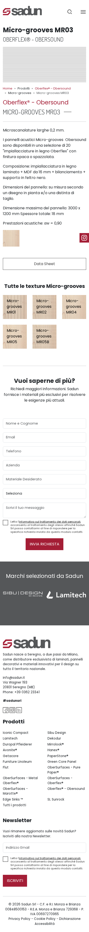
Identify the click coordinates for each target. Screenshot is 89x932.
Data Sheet (44, 264)
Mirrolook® (55, 744)
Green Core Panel (61, 761)
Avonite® (10, 750)
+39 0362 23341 (27, 692)
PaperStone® (57, 756)
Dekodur (54, 738)
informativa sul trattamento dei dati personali (49, 522)
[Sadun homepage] (22, 10)
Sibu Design (56, 733)
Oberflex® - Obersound (53, 88)
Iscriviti (15, 880)
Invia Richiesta (44, 544)
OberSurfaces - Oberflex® (59, 780)
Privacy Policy (19, 919)
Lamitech (10, 738)
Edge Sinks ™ (13, 799)
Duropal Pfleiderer (17, 744)
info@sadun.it (14, 677)
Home (7, 88)
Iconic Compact (15, 733)
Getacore (11, 756)
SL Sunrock (55, 799)
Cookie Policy (45, 919)
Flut (6, 767)
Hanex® (53, 750)
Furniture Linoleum (17, 761)
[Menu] (83, 11)
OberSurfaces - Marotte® (15, 791)
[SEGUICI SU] (84, 238)
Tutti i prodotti (14, 805)
